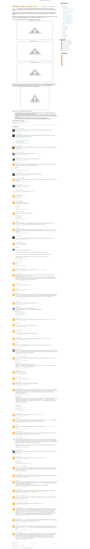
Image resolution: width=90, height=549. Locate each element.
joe (15, 524)
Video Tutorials (67, 44)
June (64, 32)
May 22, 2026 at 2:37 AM (20, 539)
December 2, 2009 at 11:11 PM (21, 160)
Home (35, 543)
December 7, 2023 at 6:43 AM (21, 422)
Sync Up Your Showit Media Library (68, 22)
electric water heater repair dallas (40, 457)
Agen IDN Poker (18, 205)
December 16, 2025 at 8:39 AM (21, 499)
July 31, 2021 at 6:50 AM (20, 346)
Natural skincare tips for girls (20, 466)
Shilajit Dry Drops (35, 432)
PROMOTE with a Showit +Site (68, 12)
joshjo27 (16, 413)
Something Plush (18, 189)
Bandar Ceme (17, 200)
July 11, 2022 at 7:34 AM (20, 385)
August (64, 29)
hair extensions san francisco (51, 319)
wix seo (20, 452)
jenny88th (17, 273)
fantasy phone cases (18, 467)
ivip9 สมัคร (18, 351)
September (65, 28)
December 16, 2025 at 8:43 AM (21, 504)
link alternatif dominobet (26, 384)
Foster (16, 157)
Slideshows (66, 50)
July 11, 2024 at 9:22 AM (20, 471)
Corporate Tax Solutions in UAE (35, 476)
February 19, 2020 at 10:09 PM (22, 239)
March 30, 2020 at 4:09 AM (21, 259)
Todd (62, 63)
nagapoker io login (18, 384)
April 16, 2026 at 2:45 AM (20, 529)
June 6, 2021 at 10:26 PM (20, 285)
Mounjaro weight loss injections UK (40, 491)
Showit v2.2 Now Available (67, 23)
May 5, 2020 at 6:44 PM (20, 265)
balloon (23, 519)
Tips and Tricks (67, 43)
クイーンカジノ (21, 366)
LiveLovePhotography (19, 177)
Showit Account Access (66, 8)
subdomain (45, 17)
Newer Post (14, 543)
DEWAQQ (17, 264)
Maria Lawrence (18, 449)
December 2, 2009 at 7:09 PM (21, 143)
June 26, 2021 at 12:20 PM (21, 315)
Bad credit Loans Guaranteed (20, 495)
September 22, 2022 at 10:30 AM (22, 394)
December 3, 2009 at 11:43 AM (21, 181)
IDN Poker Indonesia (18, 217)
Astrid (16, 301)
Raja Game (17, 370)
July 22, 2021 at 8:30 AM (20, 334)
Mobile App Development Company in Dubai (49, 229)
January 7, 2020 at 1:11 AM (21, 209)
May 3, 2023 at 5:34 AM (20, 410)
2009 (63, 5)
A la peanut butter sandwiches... (68, 16)
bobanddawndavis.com (36, 20)
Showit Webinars (67, 42)
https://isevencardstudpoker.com (20, 312)
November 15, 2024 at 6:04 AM (22, 486)
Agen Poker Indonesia (19, 211)
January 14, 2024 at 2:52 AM (21, 435)
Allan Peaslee (17, 431)
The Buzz (66, 46)
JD (61, 57)
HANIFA (16, 418)
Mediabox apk (31, 256)
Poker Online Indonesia (19, 215)
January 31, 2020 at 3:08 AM (21, 225)
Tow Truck (41, 503)
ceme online (52, 238)
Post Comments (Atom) (20, 545)
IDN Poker (17, 206)
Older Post (55, 543)
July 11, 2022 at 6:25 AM (20, 374)
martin (16, 480)
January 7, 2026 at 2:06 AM (21, 522)
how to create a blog (18, 408)
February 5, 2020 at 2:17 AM (21, 233)
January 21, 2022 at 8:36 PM (21, 360)
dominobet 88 (40, 400)
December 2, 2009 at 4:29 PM (21, 131)
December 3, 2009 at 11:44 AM (21, 187)
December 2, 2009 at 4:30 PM (21, 137)
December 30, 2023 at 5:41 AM (21, 428)
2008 (63, 38)
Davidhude (17, 507)
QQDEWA (17, 263)
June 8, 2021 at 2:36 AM (20, 290)
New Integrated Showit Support (68, 19)
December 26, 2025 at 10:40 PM (22, 515)
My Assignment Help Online (19, 356)
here (43, 296)
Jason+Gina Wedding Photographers (21, 140)
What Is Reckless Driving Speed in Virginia (37, 414)
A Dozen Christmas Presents (67, 15)
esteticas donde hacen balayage (40, 269)
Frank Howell (17, 348)
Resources (66, 47)
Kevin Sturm (63, 60)
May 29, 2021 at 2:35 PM (20, 280)
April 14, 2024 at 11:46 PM (21, 453)
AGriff (62, 55)
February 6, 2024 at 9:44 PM (21, 447)
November (65, 25)
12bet (27, 365)
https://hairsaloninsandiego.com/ (47, 338)
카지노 (46, 365)
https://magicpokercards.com (20, 311)
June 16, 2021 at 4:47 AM (20, 304)
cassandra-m (17, 184)
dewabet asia (44, 399)
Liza (16, 221)
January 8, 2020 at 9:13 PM (21, 219)
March (64, 33)
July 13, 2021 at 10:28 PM (20, 320)
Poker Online (17, 261)
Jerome (16, 518)
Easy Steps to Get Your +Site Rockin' (69, 9)
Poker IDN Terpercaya (19, 216)
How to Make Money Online (19, 409)
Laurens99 (17, 306)
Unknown (16, 194)
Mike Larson (17, 172)
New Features (67, 40)
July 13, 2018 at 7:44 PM (20, 198)
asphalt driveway (27, 527)
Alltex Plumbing (17, 437)
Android (42, 256)
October (64, 26)
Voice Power (17, 388)
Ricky (16, 283)
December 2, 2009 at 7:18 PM (21, 149)
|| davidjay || (17, 162)
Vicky (16, 247)
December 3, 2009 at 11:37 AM (21, 175)
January (64, 36)
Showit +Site (14, 8)
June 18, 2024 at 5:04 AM (20, 459)
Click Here (36, 325)
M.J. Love (17, 145)
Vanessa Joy (17, 133)
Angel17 (16, 456)
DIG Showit (66, 48)
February (64, 35)
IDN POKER (17, 235)
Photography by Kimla (19, 128)
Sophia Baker (17, 532)
